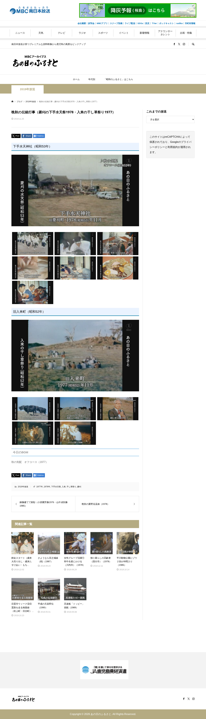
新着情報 (144, 32)
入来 (64, 487)
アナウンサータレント (165, 33)
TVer (154, 23)
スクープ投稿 (116, 23)
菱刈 (79, 487)
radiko (179, 23)
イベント (124, 32)
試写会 (91, 23)
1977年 (39, 487)
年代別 (91, 79)
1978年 (47, 487)
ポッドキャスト (166, 23)
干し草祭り (71, 487)
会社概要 (82, 23)
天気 (40, 32)
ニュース (20, 32)
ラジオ (82, 32)
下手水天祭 (56, 487)
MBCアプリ (102, 23)
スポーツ (103, 32)
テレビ (61, 32)
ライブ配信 (130, 23)
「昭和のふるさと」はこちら (118, 79)
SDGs (140, 23)
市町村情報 (190, 23)
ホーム (76, 79)
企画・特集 (186, 32)
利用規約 (173, 147)
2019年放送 (27, 89)
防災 (147, 23)
